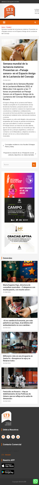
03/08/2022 (7, 80)
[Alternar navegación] (4, 22)
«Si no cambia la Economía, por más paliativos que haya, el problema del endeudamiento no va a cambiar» (18, 322)
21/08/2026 (7, 292)
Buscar (34, 164)
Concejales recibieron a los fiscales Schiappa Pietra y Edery (20, 146)
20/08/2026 (7, 328)
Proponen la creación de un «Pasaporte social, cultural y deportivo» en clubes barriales (19, 154)
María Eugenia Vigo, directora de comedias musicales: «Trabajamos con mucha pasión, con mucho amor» (19, 287)
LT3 (25, 482)
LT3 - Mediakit (6, 455)
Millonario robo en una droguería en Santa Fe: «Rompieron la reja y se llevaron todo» (18, 358)
